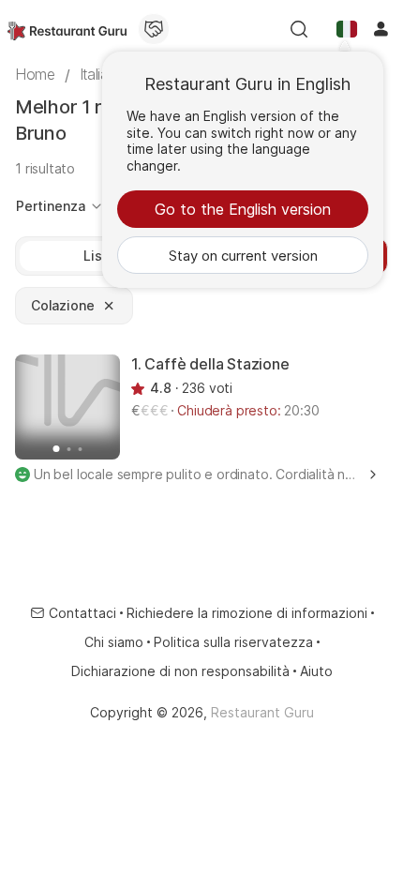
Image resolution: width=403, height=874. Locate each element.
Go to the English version (243, 209)
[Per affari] (154, 29)
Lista (98, 256)
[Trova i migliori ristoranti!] (67, 29)
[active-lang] (347, 29)
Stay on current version (243, 255)
